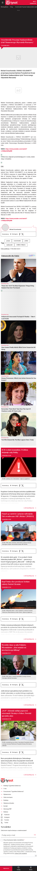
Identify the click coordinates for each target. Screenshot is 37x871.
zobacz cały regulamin (21, 853)
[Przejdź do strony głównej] (11, 2)
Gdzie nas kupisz (8, 797)
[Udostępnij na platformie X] (23, 234)
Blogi (11, 6)
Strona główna (4, 6)
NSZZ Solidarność (33, 2)
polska (26, 241)
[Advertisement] (18, 23)
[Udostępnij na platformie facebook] (20, 234)
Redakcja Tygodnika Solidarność (12, 786)
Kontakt (6, 806)
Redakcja (6, 800)
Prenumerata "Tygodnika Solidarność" (14, 791)
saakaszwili (9, 245)
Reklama (6, 812)
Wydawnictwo (7, 794)
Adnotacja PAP (8, 809)
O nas (5, 789)
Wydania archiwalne (9, 803)
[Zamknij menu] (2, 2)
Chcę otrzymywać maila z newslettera (14, 840)
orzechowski (17, 241)
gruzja (8, 241)
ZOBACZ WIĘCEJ (21, 245)
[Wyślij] (34, 835)
